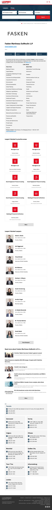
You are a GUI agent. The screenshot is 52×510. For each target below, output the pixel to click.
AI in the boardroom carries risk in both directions (27, 390)
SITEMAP (35, 501)
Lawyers (18, 54)
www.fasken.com (11, 46)
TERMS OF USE (47, 497)
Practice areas (8, 54)
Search (43, 17)
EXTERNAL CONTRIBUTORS (37, 503)
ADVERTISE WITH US (39, 500)
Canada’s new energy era (20, 367)
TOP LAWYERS (47, 503)
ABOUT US (21, 500)
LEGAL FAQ (43, 504)
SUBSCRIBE (40, 501)
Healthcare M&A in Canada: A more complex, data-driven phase (29, 383)
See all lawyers (26, 342)
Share (6, 49)
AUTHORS (29, 503)
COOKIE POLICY (28, 497)
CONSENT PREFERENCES (37, 497)
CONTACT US (47, 500)
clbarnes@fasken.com (11, 131)
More (26, 225)
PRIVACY (22, 497)
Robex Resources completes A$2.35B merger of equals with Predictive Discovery (23, 361)
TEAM (33, 500)
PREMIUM (48, 504)
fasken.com (28, 62)
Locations (39, 54)
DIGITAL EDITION (22, 503)
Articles (28, 54)
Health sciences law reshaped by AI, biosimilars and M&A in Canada (30, 374)
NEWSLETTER (47, 501)
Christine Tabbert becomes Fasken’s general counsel (28, 353)
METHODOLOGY (27, 500)
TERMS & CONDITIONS (45, 499)
